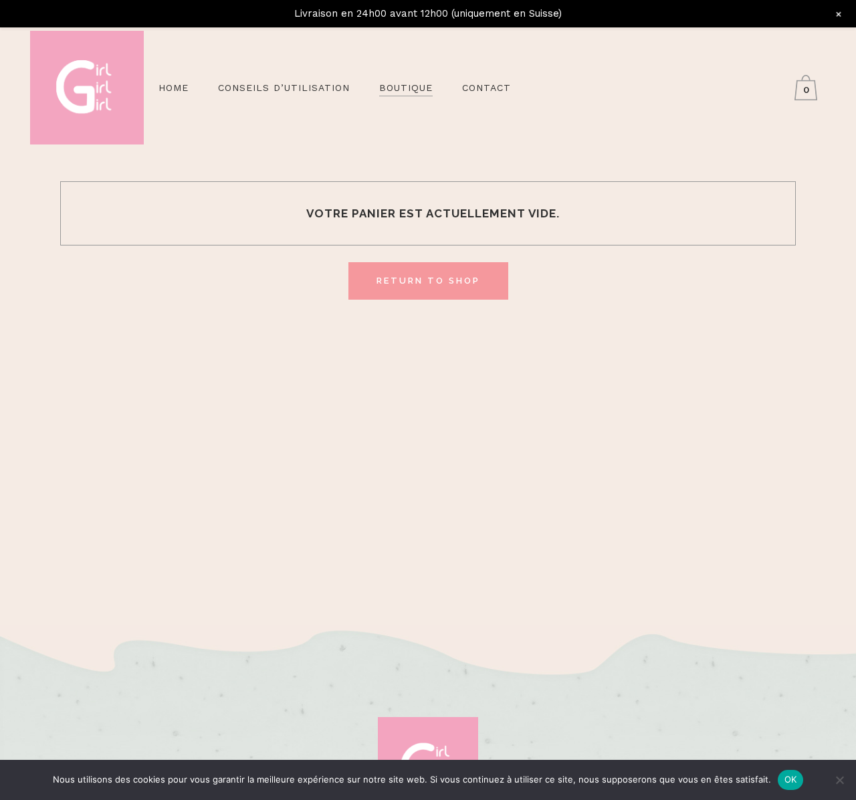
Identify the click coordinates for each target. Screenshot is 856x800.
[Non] (839, 780)
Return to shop (428, 281)
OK (790, 779)
